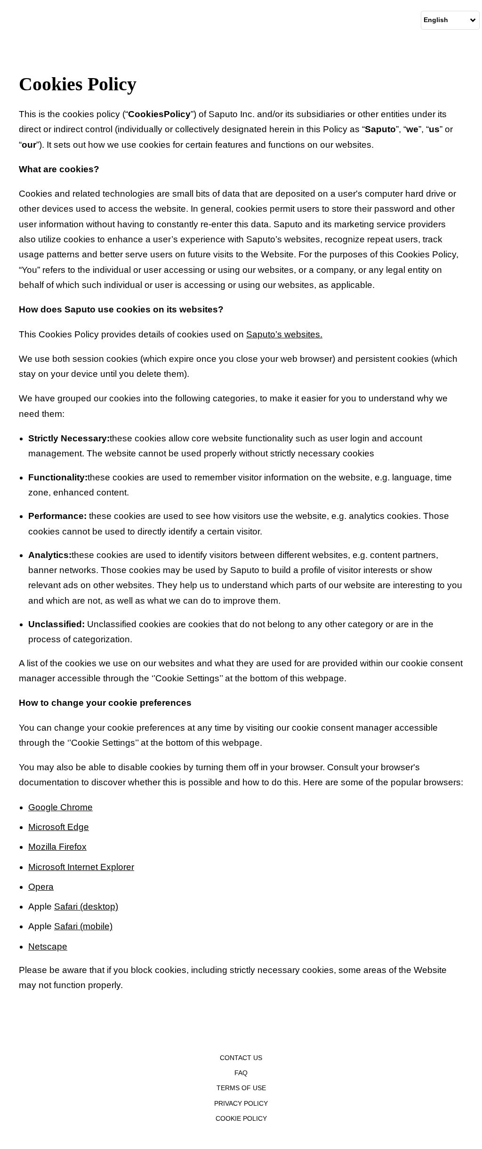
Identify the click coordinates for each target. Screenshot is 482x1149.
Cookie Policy (241, 1118)
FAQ (241, 1073)
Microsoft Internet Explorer (81, 867)
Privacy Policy (241, 1103)
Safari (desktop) (86, 906)
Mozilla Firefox (57, 847)
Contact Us (241, 1057)
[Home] (2, 20)
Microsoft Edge (58, 827)
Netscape (47, 946)
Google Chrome (60, 807)
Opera (41, 887)
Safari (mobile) (83, 926)
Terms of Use (241, 1088)
